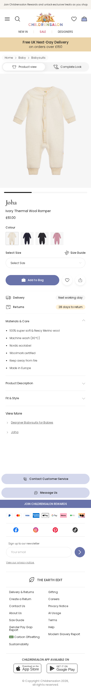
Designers (65, 32)
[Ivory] (12, 238)
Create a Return (20, 599)
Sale (43, 32)
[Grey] (42, 238)
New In (23, 32)
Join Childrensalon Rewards (45, 504)
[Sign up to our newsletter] (80, 552)
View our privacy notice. (20, 562)
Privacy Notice (58, 606)
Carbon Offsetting (25, 637)
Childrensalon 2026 (54, 681)
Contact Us (17, 606)
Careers (54, 599)
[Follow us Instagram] (35, 531)
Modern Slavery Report (64, 634)
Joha (11, 202)
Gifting (53, 592)
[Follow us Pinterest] (55, 531)
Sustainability (19, 644)
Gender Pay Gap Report (20, 628)
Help (51, 627)
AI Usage (54, 613)
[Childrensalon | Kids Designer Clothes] (45, 17)
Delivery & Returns (21, 592)
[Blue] (27, 238)
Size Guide (16, 620)
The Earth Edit (49, 580)
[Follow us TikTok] (75, 531)
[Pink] (56, 238)
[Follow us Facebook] (15, 531)
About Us (15, 613)
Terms (52, 620)
